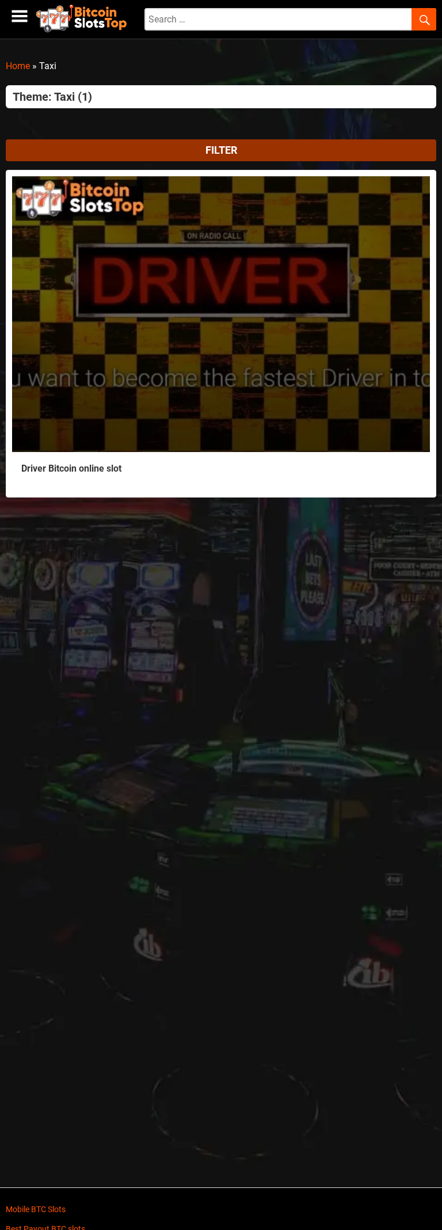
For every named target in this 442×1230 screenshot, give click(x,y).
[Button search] (423, 19)
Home (18, 65)
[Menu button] (19, 16)
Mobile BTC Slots (36, 1209)
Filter (221, 150)
